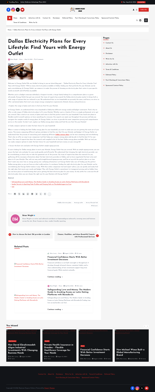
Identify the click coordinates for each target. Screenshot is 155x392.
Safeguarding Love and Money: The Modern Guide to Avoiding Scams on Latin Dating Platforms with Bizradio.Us (50, 182)
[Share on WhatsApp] (28, 194)
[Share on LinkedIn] (23, 194)
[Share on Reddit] (36, 194)
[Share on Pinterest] (32, 194)
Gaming (119, 341)
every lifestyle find (92, 202)
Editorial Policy (67, 18)
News (21, 59)
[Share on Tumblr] (40, 194)
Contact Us (46, 18)
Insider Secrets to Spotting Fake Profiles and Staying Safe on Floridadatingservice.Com (41, 184)
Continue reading (54, 277)
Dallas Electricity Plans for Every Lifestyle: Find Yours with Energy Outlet (37, 30)
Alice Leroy (53, 253)
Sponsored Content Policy (110, 18)
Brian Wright (14, 59)
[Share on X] (19, 194)
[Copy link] (49, 194)
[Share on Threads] (45, 194)
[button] (144, 326)
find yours (95, 205)
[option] (23, 345)
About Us (23, 18)
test (13, 186)
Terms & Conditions (20, 22)
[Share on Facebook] (15, 194)
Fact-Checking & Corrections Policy (87, 18)
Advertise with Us (34, 18)
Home (15, 18)
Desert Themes (49, 388)
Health (11, 341)
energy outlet (79, 202)
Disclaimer (56, 18)
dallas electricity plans (64, 202)
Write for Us (33, 22)
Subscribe (143, 9)
